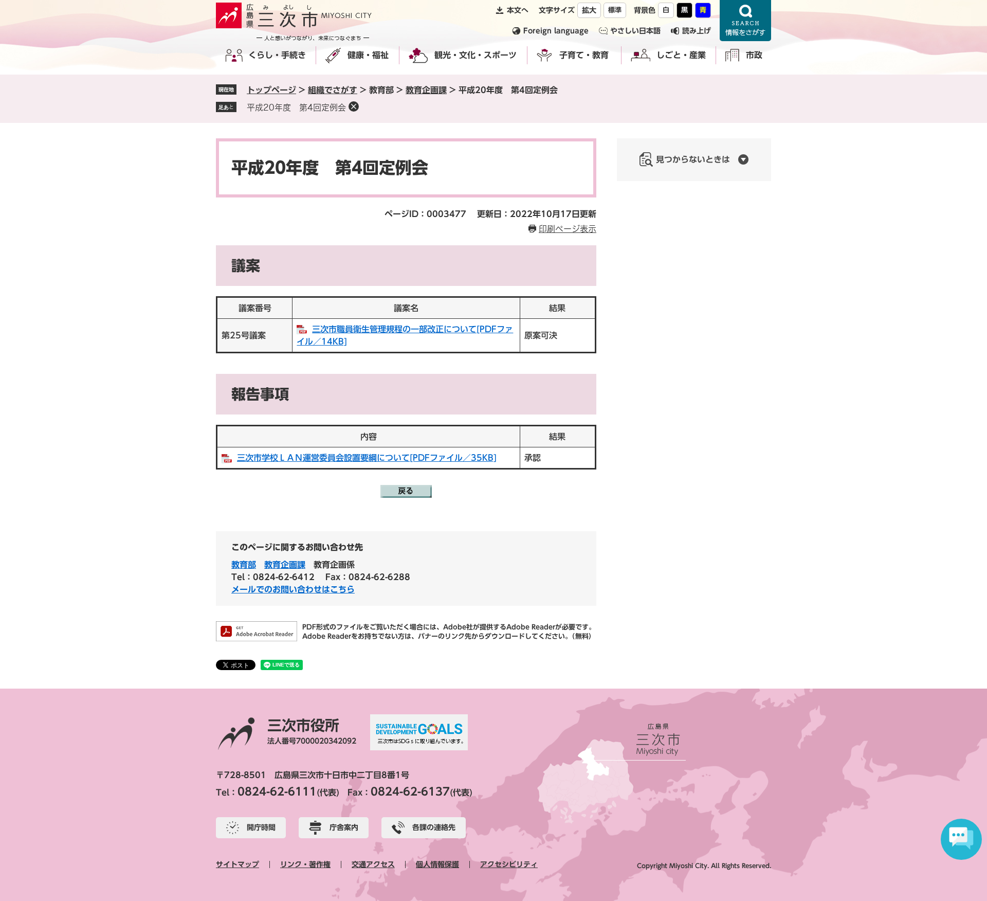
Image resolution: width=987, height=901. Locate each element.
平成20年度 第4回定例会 (296, 107)
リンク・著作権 (305, 864)
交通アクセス (373, 864)
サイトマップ (237, 864)
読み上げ (696, 30)
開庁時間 (261, 827)
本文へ (517, 10)
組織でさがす (332, 90)
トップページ (271, 90)
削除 (354, 106)
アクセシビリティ (509, 864)
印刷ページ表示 (567, 229)
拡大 (589, 10)
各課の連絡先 (433, 827)
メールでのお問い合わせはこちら (293, 589)
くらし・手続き (277, 55)
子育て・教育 (584, 55)
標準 (615, 10)
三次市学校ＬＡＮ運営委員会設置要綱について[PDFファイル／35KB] (367, 458)
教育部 (243, 565)
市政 (754, 55)
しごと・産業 (681, 55)
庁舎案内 (344, 827)
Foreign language (556, 30)
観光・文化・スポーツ (475, 55)
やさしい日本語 (635, 30)
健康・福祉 (368, 55)
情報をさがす (745, 20)
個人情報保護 (437, 864)
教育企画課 (426, 90)
